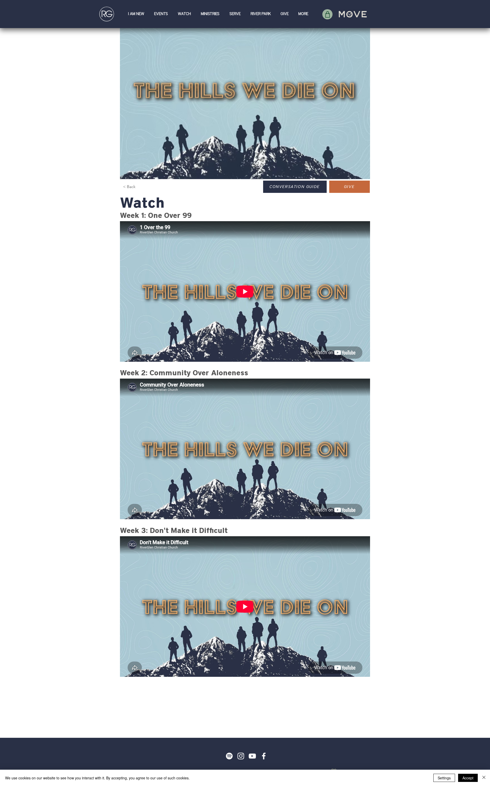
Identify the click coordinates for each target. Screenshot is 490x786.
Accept (467, 777)
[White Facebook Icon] (263, 756)
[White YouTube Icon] (252, 756)
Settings (444, 777)
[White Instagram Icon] (240, 756)
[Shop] (327, 14)
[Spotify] (229, 756)
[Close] (484, 778)
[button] (137, 14)
